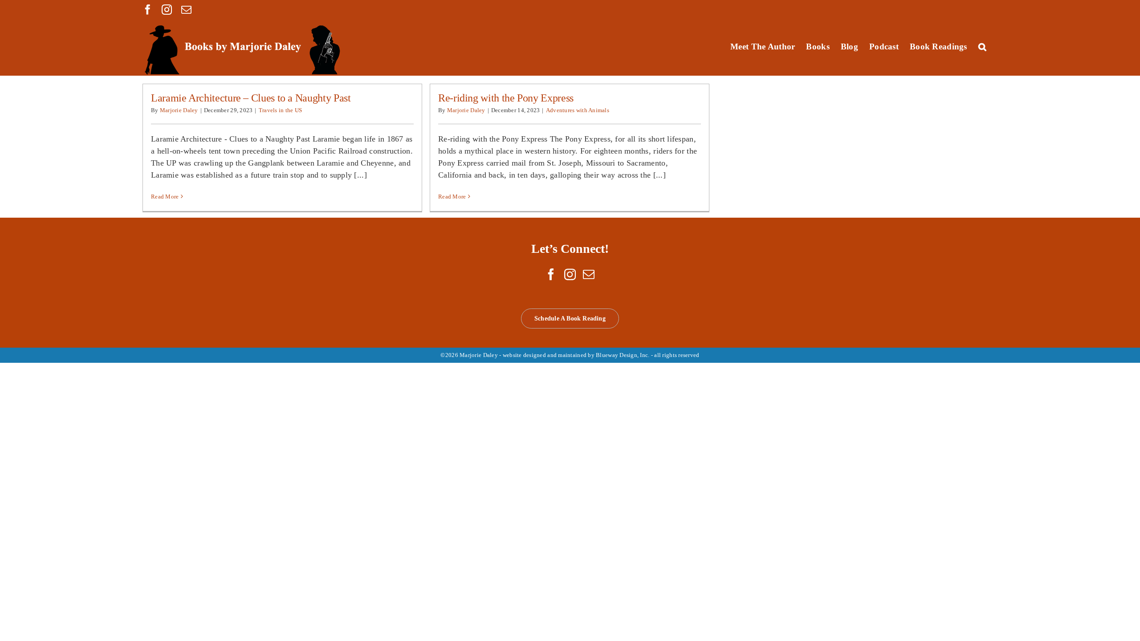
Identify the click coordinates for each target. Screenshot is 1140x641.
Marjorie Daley (179, 110)
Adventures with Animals (577, 110)
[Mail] (588, 274)
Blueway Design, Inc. (622, 355)
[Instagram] (570, 274)
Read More (165, 196)
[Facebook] (551, 274)
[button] (982, 46)
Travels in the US (280, 110)
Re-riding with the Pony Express (506, 98)
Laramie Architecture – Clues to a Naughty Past (250, 98)
